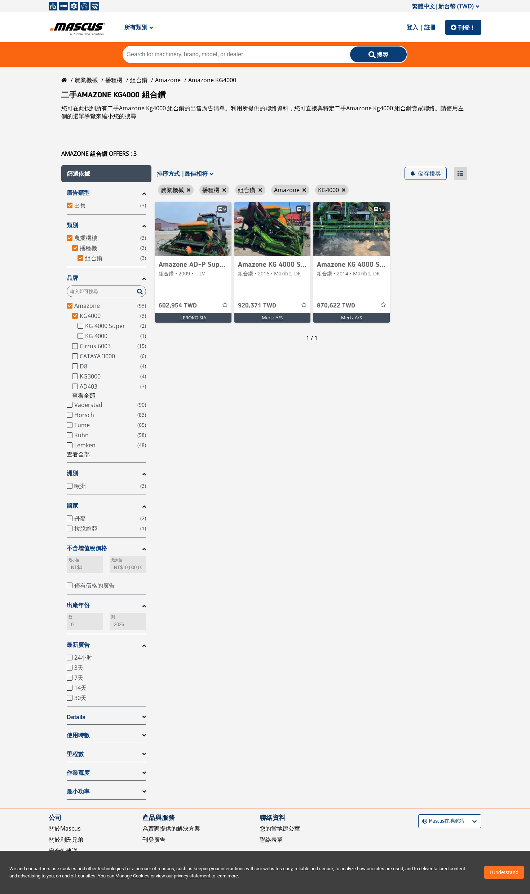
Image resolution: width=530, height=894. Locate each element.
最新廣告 (78, 645)
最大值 (116, 560)
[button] (106, 173)
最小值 (74, 560)
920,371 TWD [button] (257, 305)
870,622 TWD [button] (336, 305)
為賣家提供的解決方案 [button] (171, 828)
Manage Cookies (132, 875)
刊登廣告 (153, 840)
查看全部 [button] (83, 395)
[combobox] (423, 821)
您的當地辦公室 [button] (280, 828)
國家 (72, 506)
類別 (72, 225)
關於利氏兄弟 (66, 840)
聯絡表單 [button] (271, 840)
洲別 (72, 473)
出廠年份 (78, 605)
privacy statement (192, 875)
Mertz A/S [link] (272, 317)
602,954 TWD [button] (178, 305)
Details (76, 717)
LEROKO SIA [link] (193, 317)
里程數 (75, 754)
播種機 (114, 80)
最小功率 (78, 791)
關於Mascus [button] (65, 828)
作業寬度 (78, 773)
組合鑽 (138, 80)
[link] (193, 229)
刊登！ (467, 27)
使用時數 (78, 735)
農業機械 (86, 80)
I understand (504, 872)
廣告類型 (78, 193)
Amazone (168, 80)
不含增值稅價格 (87, 548)
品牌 (72, 278)
